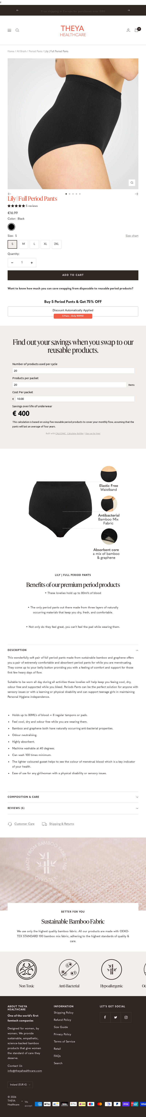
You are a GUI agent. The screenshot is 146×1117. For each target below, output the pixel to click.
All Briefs (21, 51)
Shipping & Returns (61, 824)
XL (45, 244)
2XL (56, 244)
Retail (57, 1049)
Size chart (132, 236)
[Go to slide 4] (76, 194)
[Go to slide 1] (66, 194)
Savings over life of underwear (32, 406)
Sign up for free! (92, 434)
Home (11, 51)
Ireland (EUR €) (18, 1085)
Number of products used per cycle (34, 364)
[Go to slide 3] (73, 194)
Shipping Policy (63, 1012)
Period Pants (35, 51)
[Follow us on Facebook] (105, 1017)
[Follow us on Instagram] (126, 1017)
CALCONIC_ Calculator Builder (70, 434)
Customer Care (24, 824)
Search (58, 1063)
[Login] (128, 30)
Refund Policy (62, 1020)
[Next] (136, 194)
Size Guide (61, 1027)
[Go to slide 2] (69, 194)
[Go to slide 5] (79, 194)
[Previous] (9, 194)
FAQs (57, 1056)
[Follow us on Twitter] (115, 1017)
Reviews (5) (16, 808)
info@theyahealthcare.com (25, 1071)
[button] (17, 206)
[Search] (17, 30)
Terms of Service (64, 1041)
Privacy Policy (62, 1034)
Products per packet (25, 378)
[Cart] (136, 30)
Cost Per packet (22, 392)
